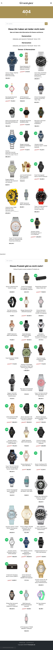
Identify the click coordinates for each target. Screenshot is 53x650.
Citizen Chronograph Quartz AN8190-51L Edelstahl (12, 491)
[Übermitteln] (46, 23)
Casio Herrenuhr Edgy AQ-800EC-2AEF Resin (26, 490)
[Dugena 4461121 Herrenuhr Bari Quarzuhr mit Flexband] (12, 169)
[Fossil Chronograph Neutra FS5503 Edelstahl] (41, 166)
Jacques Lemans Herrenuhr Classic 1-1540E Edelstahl (12, 552)
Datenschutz (30, 642)
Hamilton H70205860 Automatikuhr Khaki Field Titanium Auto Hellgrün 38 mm (26, 367)
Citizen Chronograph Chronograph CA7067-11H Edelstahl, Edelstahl (26, 288)
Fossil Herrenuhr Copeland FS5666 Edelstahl (41, 359)
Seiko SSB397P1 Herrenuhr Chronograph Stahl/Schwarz (41, 528)
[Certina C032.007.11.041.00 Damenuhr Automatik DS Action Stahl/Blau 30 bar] (12, 139)
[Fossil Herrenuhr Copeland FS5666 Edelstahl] (41, 349)
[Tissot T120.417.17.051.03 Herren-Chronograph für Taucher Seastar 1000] (12, 457)
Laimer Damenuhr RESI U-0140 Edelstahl (12, 417)
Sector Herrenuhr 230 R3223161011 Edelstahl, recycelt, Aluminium (26, 418)
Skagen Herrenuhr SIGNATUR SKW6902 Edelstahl (25, 146)
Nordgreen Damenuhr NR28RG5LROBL (25, 121)
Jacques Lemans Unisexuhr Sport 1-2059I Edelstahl (40, 146)
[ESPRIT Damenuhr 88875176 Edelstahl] (26, 194)
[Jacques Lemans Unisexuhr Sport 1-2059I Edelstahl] (41, 136)
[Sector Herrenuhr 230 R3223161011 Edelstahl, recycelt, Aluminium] (26, 408)
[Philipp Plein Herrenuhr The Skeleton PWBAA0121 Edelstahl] (12, 595)
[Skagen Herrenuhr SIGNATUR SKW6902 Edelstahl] (26, 136)
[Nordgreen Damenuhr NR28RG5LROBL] (26, 112)
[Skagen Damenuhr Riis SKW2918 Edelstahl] (26, 302)
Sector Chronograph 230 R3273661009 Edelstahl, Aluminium (11, 122)
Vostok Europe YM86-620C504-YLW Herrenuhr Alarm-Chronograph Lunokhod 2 (11, 209)
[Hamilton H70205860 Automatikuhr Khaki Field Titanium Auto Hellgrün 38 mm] (26, 353)
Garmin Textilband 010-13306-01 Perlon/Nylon (41, 465)
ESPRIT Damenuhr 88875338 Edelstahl (12, 334)
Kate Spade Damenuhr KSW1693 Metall (11, 97)
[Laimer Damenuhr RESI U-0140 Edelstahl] (12, 408)
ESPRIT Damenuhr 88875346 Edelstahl (26, 441)
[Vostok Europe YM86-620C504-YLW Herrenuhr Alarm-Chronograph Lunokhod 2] (12, 197)
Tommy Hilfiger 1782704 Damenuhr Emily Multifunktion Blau (11, 74)
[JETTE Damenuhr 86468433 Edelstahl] (26, 88)
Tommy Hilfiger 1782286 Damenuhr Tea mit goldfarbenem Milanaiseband (26, 529)
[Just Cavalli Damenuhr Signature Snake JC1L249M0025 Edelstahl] (26, 166)
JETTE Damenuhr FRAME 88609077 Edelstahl (26, 627)
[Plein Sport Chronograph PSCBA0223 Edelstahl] (26, 380)
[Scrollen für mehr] (26, 15)
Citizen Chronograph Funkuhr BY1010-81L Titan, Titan (39, 98)
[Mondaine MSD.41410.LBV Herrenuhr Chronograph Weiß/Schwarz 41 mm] (41, 325)
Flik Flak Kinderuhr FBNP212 (41, 604)
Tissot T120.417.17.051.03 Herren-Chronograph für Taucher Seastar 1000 (12, 468)
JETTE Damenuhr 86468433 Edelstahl (25, 97)
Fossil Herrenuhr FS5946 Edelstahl (12, 358)
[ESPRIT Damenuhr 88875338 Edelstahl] (12, 325)
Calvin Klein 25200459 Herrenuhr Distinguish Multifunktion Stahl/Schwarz (40, 75)
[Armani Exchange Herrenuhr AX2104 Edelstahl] (41, 432)
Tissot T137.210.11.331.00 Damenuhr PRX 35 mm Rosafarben (41, 395)
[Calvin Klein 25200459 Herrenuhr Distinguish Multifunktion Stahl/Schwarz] (41, 61)
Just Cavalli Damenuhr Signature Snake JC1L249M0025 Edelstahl (25, 177)
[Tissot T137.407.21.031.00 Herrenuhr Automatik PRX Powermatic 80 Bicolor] (15, 226)
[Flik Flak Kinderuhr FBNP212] (41, 595)
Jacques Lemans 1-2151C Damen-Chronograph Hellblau (12, 528)
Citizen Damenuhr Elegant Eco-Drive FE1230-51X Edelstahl (41, 312)
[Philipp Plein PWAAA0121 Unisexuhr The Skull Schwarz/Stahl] (41, 485)
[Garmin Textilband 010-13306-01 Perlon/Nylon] (41, 455)
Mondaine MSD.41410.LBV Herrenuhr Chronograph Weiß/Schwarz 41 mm (41, 336)
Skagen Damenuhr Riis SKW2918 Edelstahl (26, 311)
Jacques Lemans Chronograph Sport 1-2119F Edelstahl (12, 442)
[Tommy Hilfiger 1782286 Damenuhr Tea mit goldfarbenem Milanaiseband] (26, 515)
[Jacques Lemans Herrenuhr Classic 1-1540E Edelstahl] (12, 542)
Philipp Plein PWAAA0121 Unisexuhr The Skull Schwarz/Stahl (41, 498)
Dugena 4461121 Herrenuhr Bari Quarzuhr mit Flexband (11, 181)
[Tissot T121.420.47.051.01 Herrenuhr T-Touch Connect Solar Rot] (41, 196)
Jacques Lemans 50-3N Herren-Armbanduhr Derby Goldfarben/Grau (41, 581)
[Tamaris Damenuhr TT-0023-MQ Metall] (26, 455)
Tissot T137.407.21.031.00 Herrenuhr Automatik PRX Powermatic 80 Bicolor (15, 239)
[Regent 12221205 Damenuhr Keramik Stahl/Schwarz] (12, 383)
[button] (1, 3)
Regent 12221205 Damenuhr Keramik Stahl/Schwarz (12, 395)
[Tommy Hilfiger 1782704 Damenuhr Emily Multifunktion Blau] (12, 61)
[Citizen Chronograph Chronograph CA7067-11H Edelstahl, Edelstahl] (26, 278)
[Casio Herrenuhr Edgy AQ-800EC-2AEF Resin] (26, 481)
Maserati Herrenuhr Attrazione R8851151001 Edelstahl (41, 418)
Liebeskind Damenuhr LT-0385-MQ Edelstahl (41, 551)
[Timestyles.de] (26, 3)
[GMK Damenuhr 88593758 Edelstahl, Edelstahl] (26, 595)
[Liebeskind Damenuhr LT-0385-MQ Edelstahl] (41, 542)
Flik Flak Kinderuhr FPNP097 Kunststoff (12, 311)
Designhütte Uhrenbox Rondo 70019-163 (41, 287)
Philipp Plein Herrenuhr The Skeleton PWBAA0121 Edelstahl (12, 605)
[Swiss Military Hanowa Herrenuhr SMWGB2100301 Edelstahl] (26, 542)
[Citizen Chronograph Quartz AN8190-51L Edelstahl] (12, 481)
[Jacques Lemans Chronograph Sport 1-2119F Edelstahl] (12, 432)
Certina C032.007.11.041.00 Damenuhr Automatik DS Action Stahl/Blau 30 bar (11, 153)
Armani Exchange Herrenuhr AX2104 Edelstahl (41, 442)
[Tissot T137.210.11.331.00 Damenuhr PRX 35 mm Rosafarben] (41, 383)
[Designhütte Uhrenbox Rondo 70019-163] (41, 278)
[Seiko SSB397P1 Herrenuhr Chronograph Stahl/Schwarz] (41, 515)
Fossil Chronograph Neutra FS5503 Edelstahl (40, 175)
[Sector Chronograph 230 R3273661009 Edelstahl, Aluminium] (12, 112)
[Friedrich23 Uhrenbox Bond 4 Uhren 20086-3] (12, 566)
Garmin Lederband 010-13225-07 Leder (12, 287)
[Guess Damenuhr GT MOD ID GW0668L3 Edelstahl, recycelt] (26, 58)
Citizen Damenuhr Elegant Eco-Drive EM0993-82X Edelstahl (26, 576)
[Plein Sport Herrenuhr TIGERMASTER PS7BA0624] (41, 112)
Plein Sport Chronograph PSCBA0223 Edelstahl (26, 389)
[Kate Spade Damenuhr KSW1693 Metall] (12, 88)
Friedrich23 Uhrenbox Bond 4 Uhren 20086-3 (12, 575)
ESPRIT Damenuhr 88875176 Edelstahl (25, 203)
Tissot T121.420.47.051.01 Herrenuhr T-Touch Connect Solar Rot (40, 208)
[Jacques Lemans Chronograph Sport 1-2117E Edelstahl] (37, 223)
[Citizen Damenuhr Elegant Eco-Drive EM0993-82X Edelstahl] (26, 566)
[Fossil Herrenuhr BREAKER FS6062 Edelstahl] (26, 325)
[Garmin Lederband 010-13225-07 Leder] (12, 278)
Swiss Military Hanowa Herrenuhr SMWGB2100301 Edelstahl (26, 553)
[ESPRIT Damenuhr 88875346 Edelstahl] (26, 432)
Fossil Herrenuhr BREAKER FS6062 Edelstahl (26, 335)
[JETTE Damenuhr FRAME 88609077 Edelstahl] (26, 618)
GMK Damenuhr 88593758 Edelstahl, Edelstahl (26, 605)
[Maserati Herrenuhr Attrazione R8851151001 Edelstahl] (41, 408)
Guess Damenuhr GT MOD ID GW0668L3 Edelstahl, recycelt (25, 68)
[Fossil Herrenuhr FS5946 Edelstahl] (12, 349)
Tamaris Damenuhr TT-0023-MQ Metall (26, 465)
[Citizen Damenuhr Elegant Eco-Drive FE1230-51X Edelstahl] (41, 302)
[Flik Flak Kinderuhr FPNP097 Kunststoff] (12, 302)
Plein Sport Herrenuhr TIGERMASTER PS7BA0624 (40, 122)
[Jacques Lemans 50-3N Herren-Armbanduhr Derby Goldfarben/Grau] (41, 569)
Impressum (22, 642)
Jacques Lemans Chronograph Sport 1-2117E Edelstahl (36, 233)
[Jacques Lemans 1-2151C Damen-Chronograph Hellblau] (12, 515)
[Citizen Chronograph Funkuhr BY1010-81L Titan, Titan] (41, 88)
